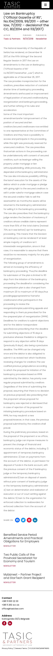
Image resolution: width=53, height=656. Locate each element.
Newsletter (41, 38)
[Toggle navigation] (45, 5)
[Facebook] (4, 623)
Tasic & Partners (12, 38)
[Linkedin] (10, 623)
